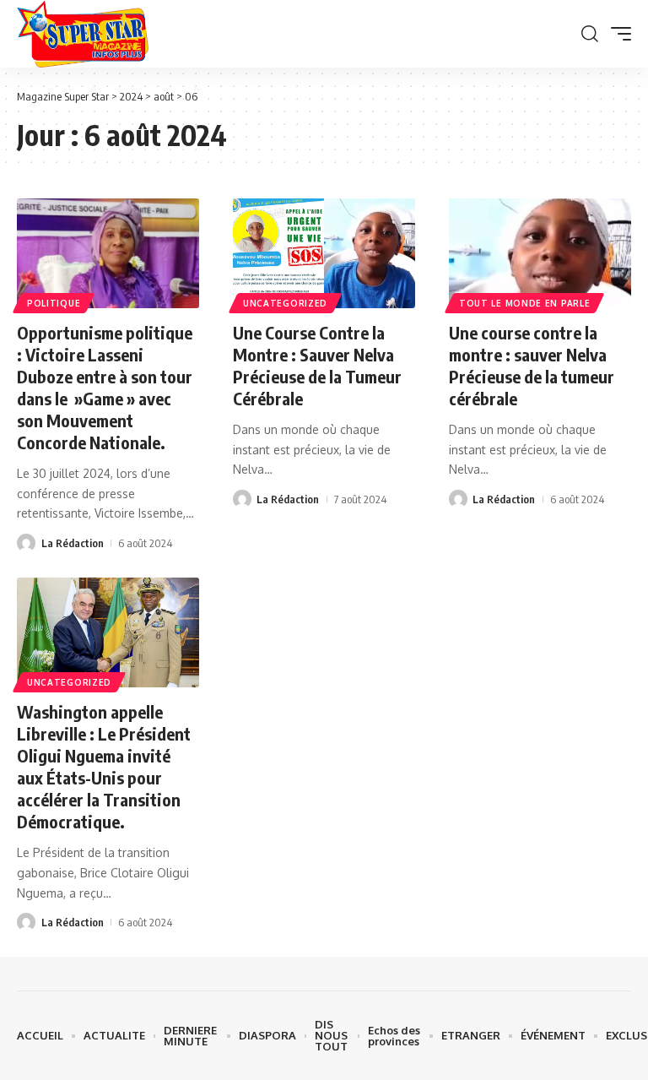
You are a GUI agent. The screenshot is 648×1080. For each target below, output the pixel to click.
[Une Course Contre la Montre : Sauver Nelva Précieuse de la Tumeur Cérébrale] (324, 253)
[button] (589, 33)
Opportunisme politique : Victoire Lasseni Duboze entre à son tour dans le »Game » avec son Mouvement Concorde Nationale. (104, 387)
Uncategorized (285, 303)
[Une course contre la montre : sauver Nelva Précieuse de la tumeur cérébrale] (540, 253)
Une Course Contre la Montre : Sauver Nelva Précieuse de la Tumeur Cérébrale (317, 365)
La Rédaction (72, 543)
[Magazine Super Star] (82, 34)
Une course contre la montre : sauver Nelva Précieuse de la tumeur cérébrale (531, 365)
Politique (53, 303)
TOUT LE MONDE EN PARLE (524, 303)
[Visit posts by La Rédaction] (26, 543)
